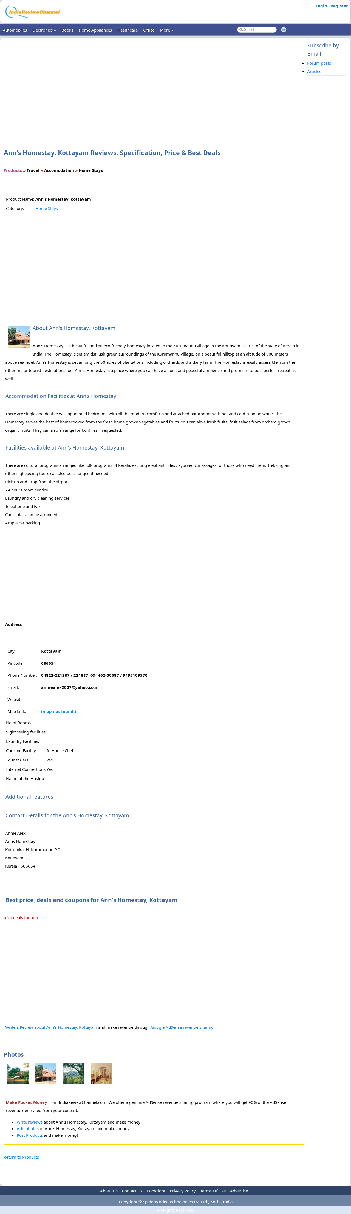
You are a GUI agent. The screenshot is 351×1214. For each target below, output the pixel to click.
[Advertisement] (154, 84)
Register (339, 5)
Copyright (156, 1190)
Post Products (30, 1135)
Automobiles (15, 30)
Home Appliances (95, 30)
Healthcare (127, 30)
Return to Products (21, 1157)
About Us (109, 1190)
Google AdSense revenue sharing (182, 1027)
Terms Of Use (213, 1190)
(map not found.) (58, 711)
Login (321, 5)
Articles (314, 71)
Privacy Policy (183, 1190)
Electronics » (44, 30)
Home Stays (46, 208)
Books (67, 30)
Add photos (28, 1128)
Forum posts (319, 63)
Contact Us (132, 1190)
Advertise (239, 1190)
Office (148, 30)
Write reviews (30, 1122)
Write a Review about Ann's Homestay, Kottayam (51, 1027)
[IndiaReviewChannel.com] (32, 20)
